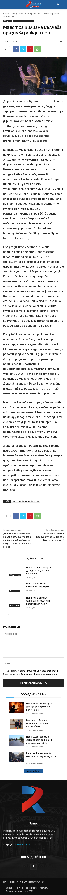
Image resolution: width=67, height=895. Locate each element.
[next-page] (13, 615)
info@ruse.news (23, 845)
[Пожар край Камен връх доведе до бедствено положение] (16, 571)
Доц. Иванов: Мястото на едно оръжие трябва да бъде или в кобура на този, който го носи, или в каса (17, 540)
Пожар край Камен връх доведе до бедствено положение (38, 570)
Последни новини (21, 21)
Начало (6, 14)
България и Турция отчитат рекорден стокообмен (37, 723)
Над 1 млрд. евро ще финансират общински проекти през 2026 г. (38, 601)
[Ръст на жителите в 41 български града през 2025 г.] (16, 587)
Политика (14, 605)
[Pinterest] (30, 49)
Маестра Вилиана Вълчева (25, 501)
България (14, 591)
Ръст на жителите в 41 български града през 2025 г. (41, 756)
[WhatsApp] (37, 49)
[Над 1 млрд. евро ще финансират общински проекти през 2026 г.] (16, 601)
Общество (17, 14)
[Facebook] (16, 49)
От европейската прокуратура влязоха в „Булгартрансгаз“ (50, 537)
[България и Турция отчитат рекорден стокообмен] (16, 724)
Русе (32, 21)
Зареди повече (32, 771)
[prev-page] (8, 615)
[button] (58, 4)
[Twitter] (23, 49)
